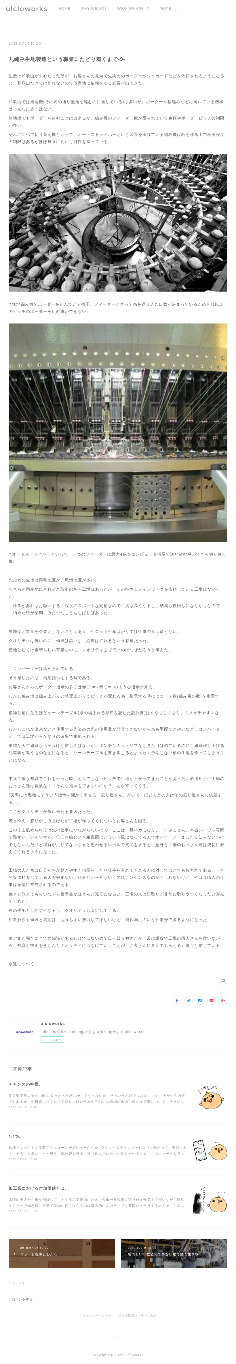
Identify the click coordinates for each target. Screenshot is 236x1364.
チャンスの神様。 (26, 1084)
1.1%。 (16, 1136)
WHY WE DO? (94, 8)
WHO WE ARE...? (133, 8)
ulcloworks (26, 9)
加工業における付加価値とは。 (39, 1188)
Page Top (118, 1339)
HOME (64, 8)
